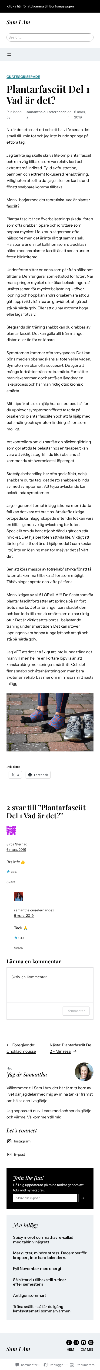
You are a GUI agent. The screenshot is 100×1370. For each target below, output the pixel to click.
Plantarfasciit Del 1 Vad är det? (48, 94)
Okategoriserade (23, 77)
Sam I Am (18, 22)
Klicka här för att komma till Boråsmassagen (40, 6)
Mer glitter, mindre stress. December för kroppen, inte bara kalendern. (50, 1255)
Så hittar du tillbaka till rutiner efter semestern (39, 1282)
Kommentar (76, 1011)
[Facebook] (83, 1342)
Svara (11, 882)
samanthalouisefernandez (34, 910)
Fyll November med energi (37, 1268)
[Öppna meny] (9, 54)
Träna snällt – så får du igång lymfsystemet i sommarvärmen (41, 1309)
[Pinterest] (69, 1342)
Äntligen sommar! (29, 1295)
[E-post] (90, 1342)
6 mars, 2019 (16, 850)
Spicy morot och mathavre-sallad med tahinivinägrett (43, 1239)
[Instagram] (76, 1342)
